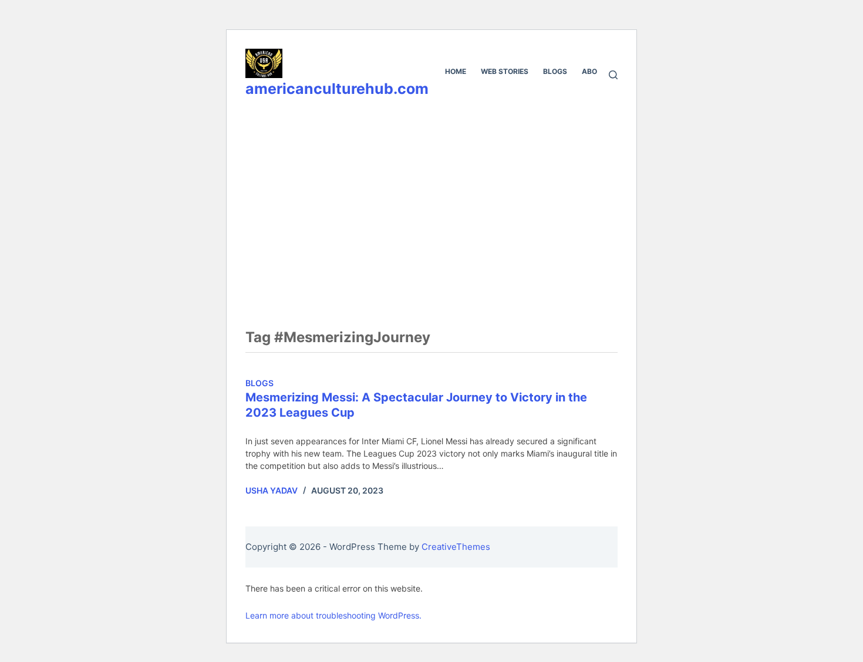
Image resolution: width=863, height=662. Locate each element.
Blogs (555, 71)
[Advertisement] (431, 198)
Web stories (504, 71)
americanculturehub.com (337, 88)
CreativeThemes (456, 546)
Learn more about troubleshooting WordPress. (333, 615)
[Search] (613, 74)
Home (455, 71)
